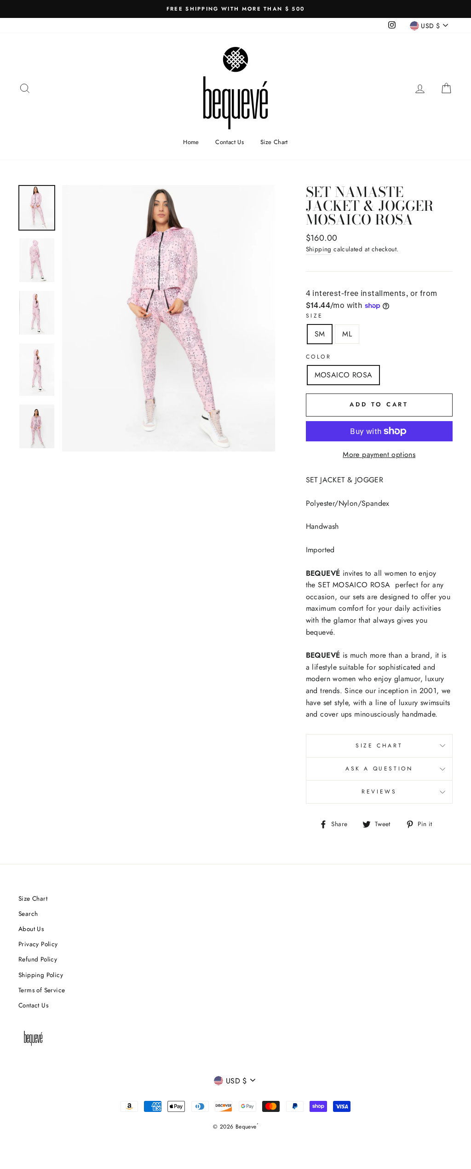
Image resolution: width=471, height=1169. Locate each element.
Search (28, 913)
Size (314, 316)
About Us (31, 928)
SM (320, 334)
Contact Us (229, 142)
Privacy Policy (38, 944)
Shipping (319, 249)
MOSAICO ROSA (344, 375)
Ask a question (379, 768)
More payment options (379, 454)
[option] (235, 9)
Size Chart (274, 142)
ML (347, 334)
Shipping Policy (40, 974)
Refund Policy (37, 959)
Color (319, 357)
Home (191, 142)
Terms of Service (41, 990)
